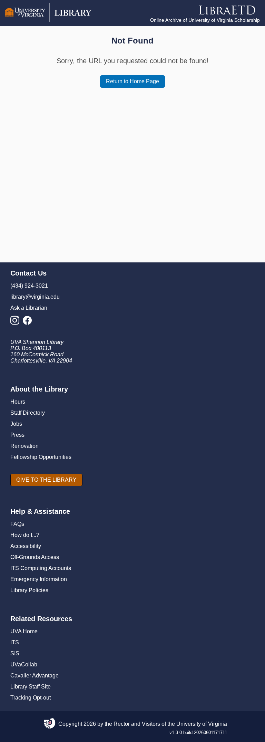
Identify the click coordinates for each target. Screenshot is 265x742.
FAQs (17, 524)
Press (17, 435)
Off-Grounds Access (34, 557)
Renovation (24, 446)
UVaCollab (23, 664)
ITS (14, 642)
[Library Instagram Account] (16, 322)
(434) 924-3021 (29, 286)
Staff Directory (27, 413)
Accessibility (25, 546)
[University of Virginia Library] (48, 20)
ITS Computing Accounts (40, 568)
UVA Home (24, 631)
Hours (17, 402)
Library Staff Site (30, 687)
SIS (14, 653)
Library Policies (29, 590)
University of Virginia (201, 724)
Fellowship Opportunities (40, 457)
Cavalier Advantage (34, 675)
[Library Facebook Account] (29, 322)
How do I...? (24, 535)
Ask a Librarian (28, 308)
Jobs (16, 424)
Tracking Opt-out (30, 698)
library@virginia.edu (35, 297)
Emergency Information (38, 579)
